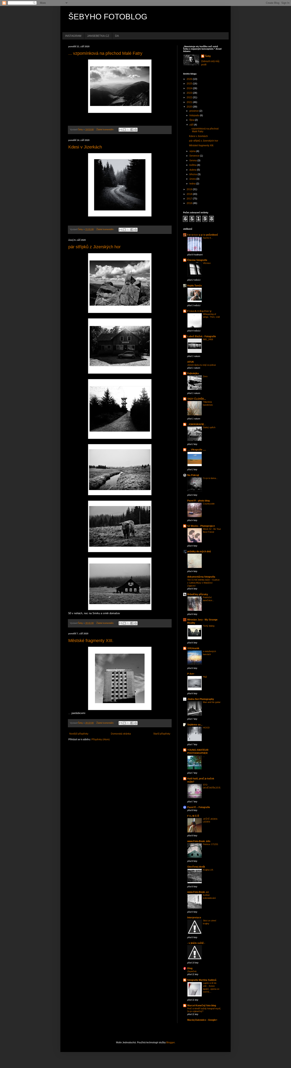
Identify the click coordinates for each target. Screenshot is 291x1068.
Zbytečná (191, 971)
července (194, 155)
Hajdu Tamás (194, 285)
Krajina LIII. (208, 870)
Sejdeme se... (194, 724)
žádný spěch (209, 427)
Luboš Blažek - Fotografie (201, 336)
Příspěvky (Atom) (100, 739)
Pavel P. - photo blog (198, 500)
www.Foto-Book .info (198, 841)
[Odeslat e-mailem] (121, 130)
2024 (190, 88)
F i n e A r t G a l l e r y (199, 311)
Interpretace (194, 917)
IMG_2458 (208, 339)
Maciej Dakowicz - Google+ (202, 1020)
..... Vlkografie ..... (196, 449)
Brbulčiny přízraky (197, 594)
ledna (192, 183)
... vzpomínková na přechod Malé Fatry (105, 53)
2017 (190, 198)
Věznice (207, 263)
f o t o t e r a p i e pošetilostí (202, 234)
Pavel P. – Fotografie (198, 807)
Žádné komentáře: (105, 129)
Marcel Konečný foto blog (201, 1005)
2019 (190, 189)
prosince (194, 111)
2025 (190, 83)
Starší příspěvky (161, 733)
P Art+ (190, 673)
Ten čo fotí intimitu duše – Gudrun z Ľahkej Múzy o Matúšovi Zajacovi (203, 583)
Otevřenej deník (196, 866)
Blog (189, 968)
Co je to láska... (210, 478)
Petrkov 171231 (210, 844)
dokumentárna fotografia (201, 576)
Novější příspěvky (78, 733)
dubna (193, 169)
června (193, 160)
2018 (190, 194)
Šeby (208, 56)
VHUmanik (193, 648)
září (191, 124)
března (193, 174)
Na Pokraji (193, 475)
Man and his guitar (212, 702)
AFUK (190, 362)
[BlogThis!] (124, 130)
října (192, 120)
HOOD (206, 727)
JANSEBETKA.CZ (98, 35)
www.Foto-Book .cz (198, 892)
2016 (190, 203)
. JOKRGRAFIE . (196, 424)
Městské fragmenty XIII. (90, 640)
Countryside (209, 503)
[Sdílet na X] (128, 130)
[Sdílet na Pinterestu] (136, 130)
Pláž (205, 677)
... (204, 756)
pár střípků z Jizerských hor (94, 246)
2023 (190, 93)
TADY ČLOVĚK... (196, 399)
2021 (190, 102)
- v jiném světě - (196, 943)
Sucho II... (208, 238)
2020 (190, 106)
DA (117, 35)
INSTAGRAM (73, 35)
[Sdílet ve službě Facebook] (132, 130)
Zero (205, 376)
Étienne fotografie (197, 260)
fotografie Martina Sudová (201, 980)
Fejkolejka (193, 373)
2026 (190, 79)
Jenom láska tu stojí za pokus (201, 365)
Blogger (170, 1042)
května (193, 165)
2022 (190, 97)
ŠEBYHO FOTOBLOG (107, 16)
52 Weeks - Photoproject (201, 526)
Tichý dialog (208, 626)
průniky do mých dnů (199, 551)
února (192, 179)
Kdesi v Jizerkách (85, 146)
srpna (192, 151)
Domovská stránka (121, 733)
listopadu (194, 115)
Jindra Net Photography (200, 699)
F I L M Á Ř (193, 816)
